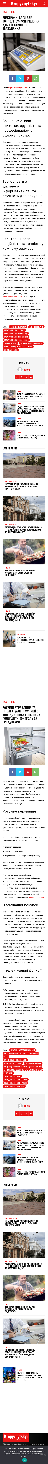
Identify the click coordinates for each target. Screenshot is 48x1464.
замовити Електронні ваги (31, 343)
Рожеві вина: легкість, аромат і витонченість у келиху (31, 436)
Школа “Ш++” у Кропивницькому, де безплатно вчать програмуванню (30, 640)
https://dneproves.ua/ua (12, 296)
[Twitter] (20, 78)
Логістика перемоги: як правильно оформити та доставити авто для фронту (30, 423)
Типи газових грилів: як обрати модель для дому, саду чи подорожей (31, 396)
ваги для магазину (18, 326)
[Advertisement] (24, 669)
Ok (25, 1460)
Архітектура (11, 481)
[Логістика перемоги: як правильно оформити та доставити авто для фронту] (9, 422)
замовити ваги (10, 343)
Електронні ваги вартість (14, 330)
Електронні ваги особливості (16, 340)
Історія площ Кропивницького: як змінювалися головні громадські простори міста (21, 486)
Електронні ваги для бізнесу (15, 333)
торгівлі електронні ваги (18, 87)
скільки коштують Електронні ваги (18, 346)
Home (5, 11)
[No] (45, 1455)
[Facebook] (12, 78)
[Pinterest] (28, 78)
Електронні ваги (36, 326)
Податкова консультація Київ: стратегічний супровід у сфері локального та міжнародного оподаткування (30, 409)
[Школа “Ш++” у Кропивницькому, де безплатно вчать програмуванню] (9, 638)
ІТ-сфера (21, 635)
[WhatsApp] (35, 78)
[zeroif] (20, 369)
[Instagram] (21, 377)
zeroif (27, 369)
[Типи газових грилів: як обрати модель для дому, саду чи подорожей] (9, 395)
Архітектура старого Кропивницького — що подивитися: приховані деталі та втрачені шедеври (23, 529)
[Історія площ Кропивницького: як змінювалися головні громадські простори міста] (24, 465)
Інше (13, 11)
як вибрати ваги (10, 350)
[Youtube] (31, 377)
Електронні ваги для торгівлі (16, 336)
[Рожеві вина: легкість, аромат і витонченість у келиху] (9, 435)
